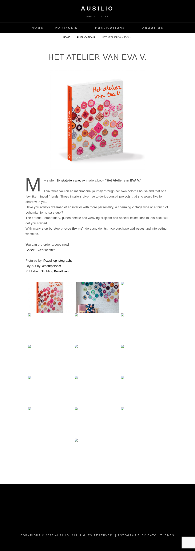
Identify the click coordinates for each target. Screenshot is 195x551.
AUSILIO (97, 8)
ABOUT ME (152, 27)
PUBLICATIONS (110, 27)
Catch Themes (161, 535)
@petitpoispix (51, 266)
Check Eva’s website (40, 250)
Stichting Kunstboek (55, 271)
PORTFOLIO (66, 27)
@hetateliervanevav (71, 180)
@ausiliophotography (58, 260)
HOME (37, 27)
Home (67, 37)
